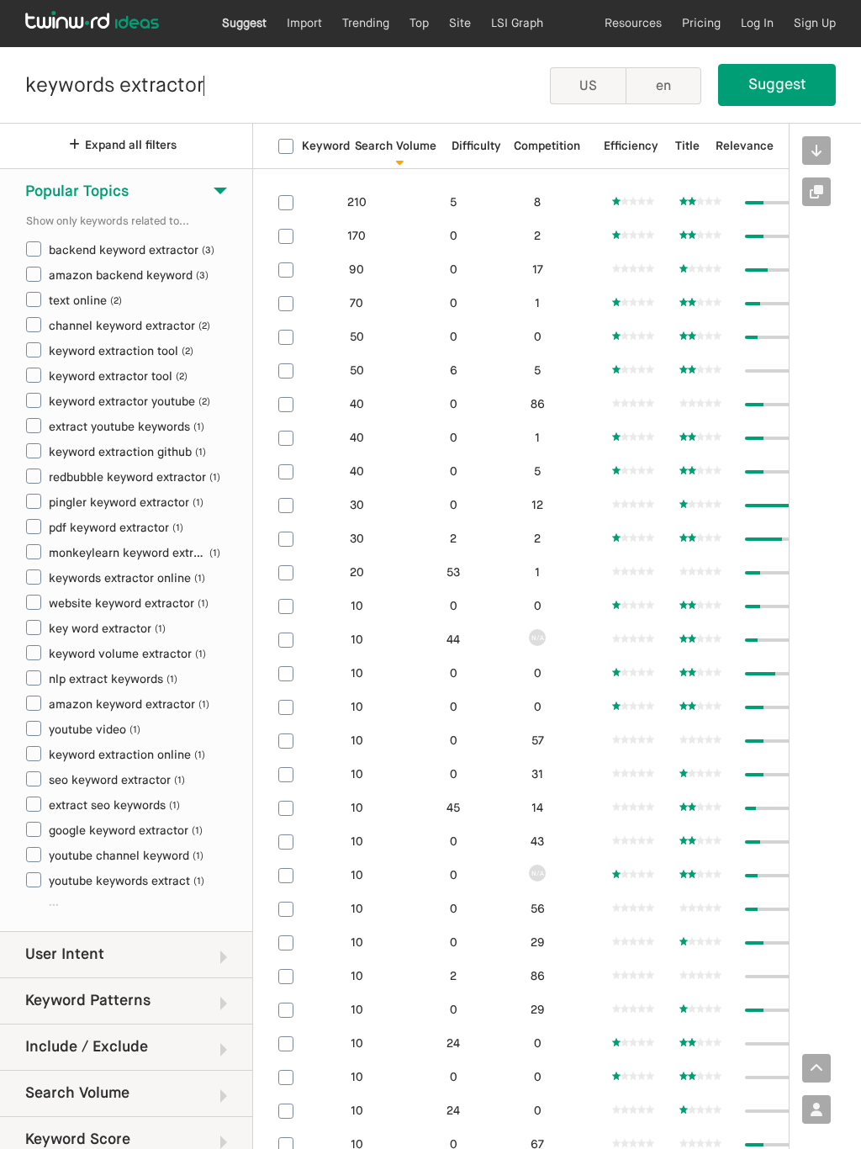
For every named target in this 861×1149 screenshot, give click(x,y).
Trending (365, 23)
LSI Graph (517, 23)
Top (419, 23)
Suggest (244, 23)
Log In (757, 23)
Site (460, 23)
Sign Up (815, 23)
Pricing (701, 23)
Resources (633, 23)
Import (304, 23)
